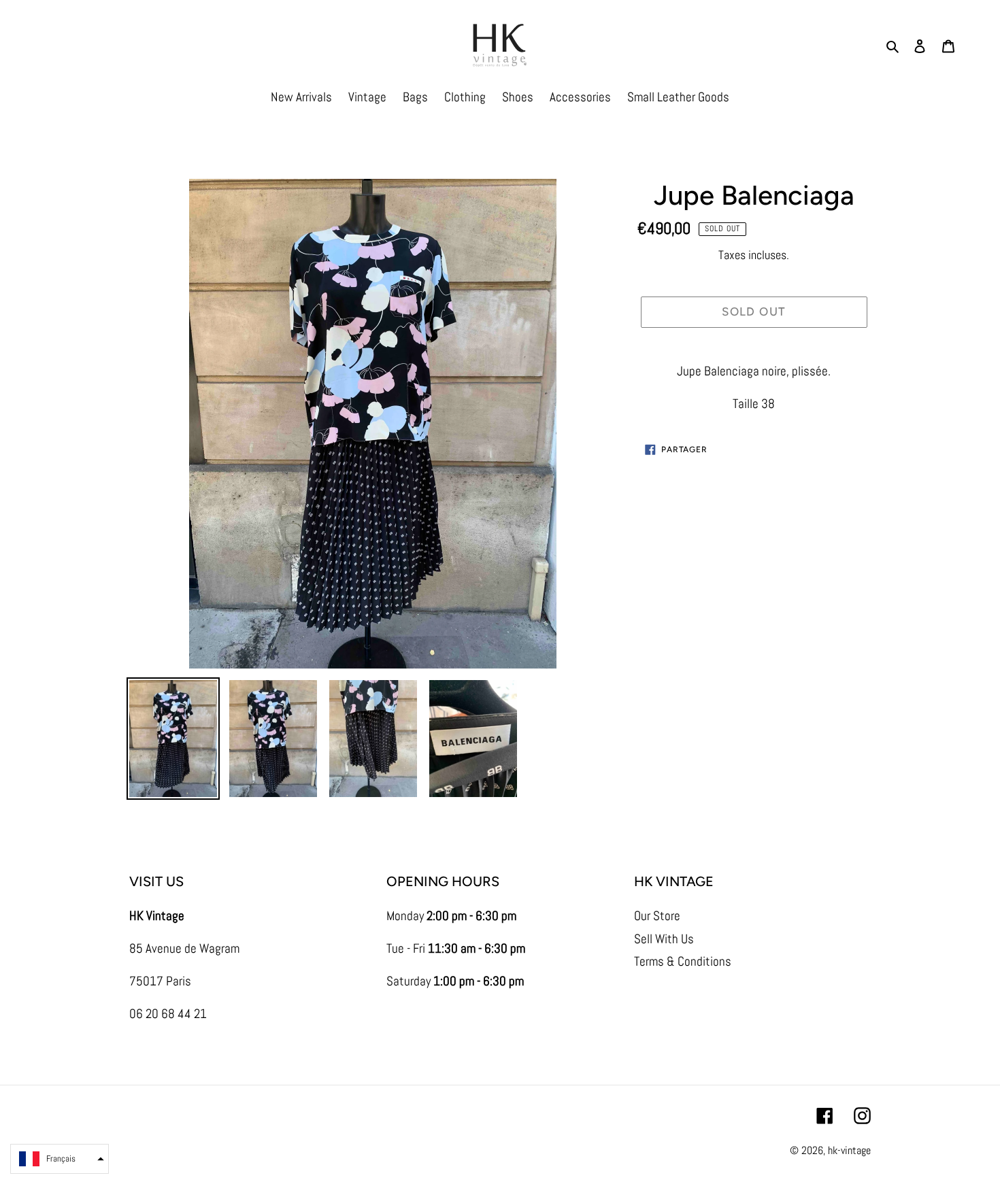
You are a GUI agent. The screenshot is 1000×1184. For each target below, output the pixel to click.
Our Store (657, 915)
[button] (59, 1159)
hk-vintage (849, 1150)
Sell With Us (664, 938)
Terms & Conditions (682, 961)
